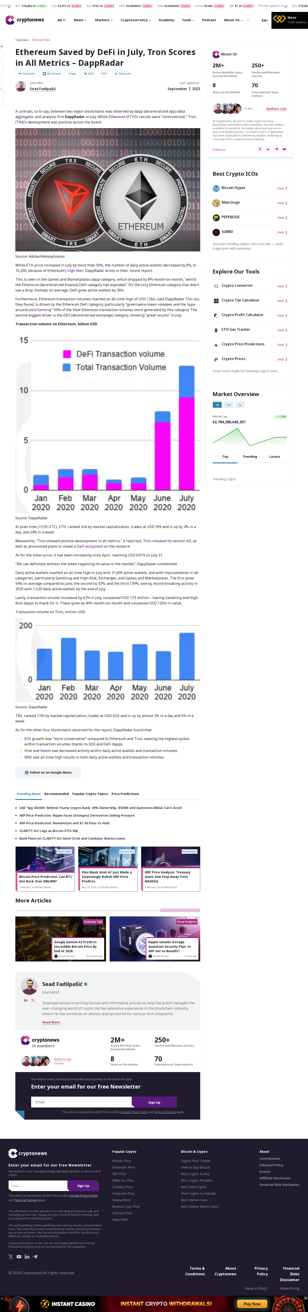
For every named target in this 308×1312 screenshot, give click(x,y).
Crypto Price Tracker (196, 1161)
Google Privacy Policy (134, 1112)
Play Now (252, 1303)
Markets (102, 20)
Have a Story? (256, 1288)
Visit (281, 188)
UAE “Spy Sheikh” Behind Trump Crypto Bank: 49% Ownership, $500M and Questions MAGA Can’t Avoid (100, 808)
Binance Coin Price (126, 1206)
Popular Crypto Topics (90, 794)
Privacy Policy (261, 1271)
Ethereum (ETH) (122, 116)
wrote (110, 270)
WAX (28, 757)
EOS (27, 738)
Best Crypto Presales (196, 1180)
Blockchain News (41, 39)
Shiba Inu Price (123, 1180)
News (78, 20)
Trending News (28, 794)
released (159, 540)
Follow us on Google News (50, 772)
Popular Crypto (124, 1151)
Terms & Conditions (195, 1271)
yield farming (39, 309)
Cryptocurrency (134, 20)
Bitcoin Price (121, 1161)
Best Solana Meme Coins (199, 1206)
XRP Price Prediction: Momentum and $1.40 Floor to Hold (64, 823)
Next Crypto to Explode (198, 1193)
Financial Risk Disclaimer (279, 1185)
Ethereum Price (123, 1167)
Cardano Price (122, 1187)
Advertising (289, 1288)
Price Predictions (125, 794)
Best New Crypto (194, 1187)
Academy (166, 20)
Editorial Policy (271, 1165)
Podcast (209, 20)
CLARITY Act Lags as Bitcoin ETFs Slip (48, 831)
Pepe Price (120, 1219)
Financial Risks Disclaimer (289, 1274)
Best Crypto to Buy (195, 1174)
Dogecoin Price (123, 1193)
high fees (75, 270)
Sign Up (154, 1102)
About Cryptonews (225, 1271)
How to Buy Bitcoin (195, 1167)
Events (265, 1171)
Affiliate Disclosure (275, 1178)
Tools (186, 20)
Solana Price (121, 1200)
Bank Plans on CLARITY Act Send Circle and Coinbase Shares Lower (72, 838)
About (264, 1151)
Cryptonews (21, 39)
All (59, 20)
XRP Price (119, 1174)
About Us (232, 20)
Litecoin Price (122, 1213)
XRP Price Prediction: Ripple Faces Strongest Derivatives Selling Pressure (77, 815)
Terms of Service (165, 1112)
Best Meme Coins (194, 1200)
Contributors (270, 1158)
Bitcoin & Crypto (194, 1151)
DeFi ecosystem (90, 546)
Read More (51, 1022)
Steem (45, 750)
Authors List (276, 109)
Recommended (56, 794)
